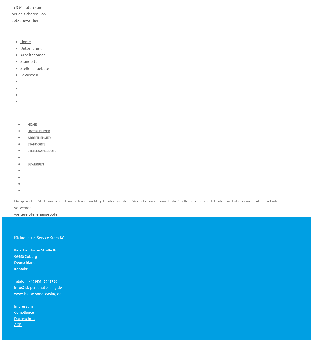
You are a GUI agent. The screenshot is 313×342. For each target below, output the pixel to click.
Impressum (23, 306)
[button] (297, 328)
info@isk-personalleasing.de (38, 287)
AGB (18, 324)
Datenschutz (24, 318)
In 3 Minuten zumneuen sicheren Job (29, 14)
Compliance (24, 312)
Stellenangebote (42, 151)
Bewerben (36, 164)
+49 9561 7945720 (42, 281)
